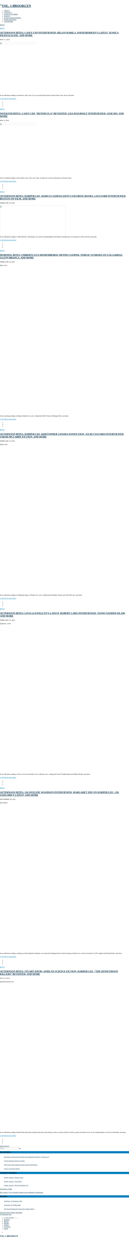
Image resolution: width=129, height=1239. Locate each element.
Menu (2, 25)
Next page (4, 1146)
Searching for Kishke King (12, 1205)
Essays (7, 16)
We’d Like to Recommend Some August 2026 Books (20, 1165)
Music (6, 1223)
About (7, 11)
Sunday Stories (11, 14)
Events (7, 1227)
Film (6, 1229)
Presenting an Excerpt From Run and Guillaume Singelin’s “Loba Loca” (26, 1157)
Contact (8, 12)
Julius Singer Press (12, 18)
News (6, 1225)
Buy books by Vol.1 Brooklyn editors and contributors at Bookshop (21, 1192)
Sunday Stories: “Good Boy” (13, 1181)
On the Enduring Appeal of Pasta (14, 1161)
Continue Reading (8, 99)
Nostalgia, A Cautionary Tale (13, 1201)
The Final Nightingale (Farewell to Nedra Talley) (19, 1209)
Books (7, 1220)
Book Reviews (10, 20)
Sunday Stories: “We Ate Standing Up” (16, 1185)
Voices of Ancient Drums (12, 1169)
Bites (2, 28)
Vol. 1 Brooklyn (9, 1236)
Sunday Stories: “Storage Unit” (13, 1177)
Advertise (8, 21)
